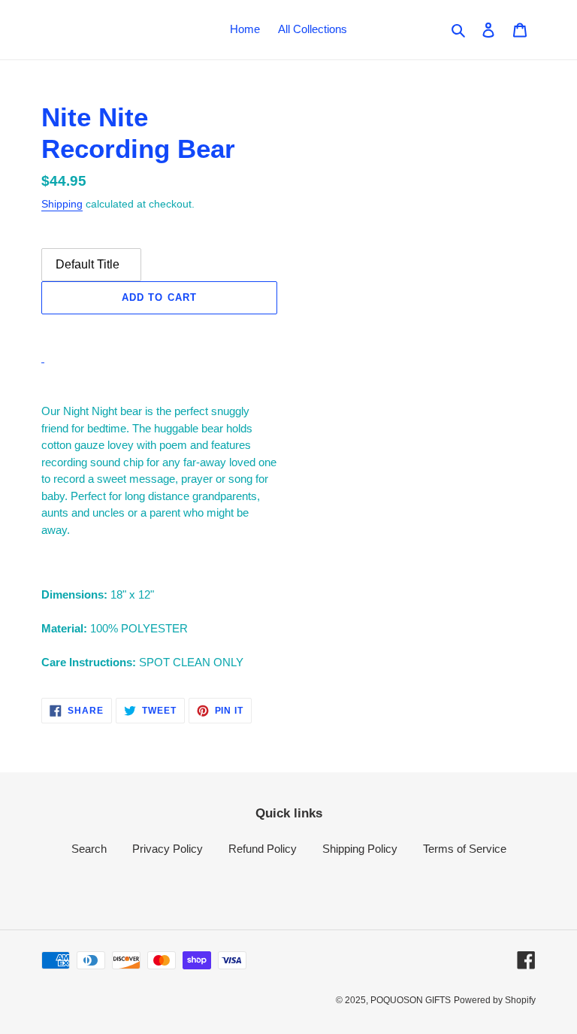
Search (89, 848)
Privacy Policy (167, 848)
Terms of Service (464, 848)
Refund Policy (262, 848)
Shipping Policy (359, 848)
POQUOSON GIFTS (410, 1000)
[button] (159, 330)
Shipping (62, 204)
